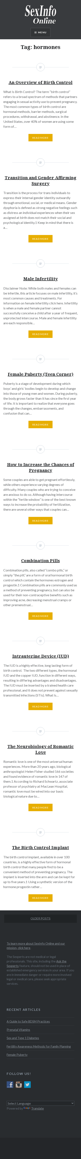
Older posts (40, 918)
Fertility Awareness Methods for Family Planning (39, 1046)
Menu (42, 32)
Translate (37, 1108)
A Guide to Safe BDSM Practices (28, 1021)
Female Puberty (17, 1054)
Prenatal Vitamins (18, 1029)
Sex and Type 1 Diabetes (23, 1038)
